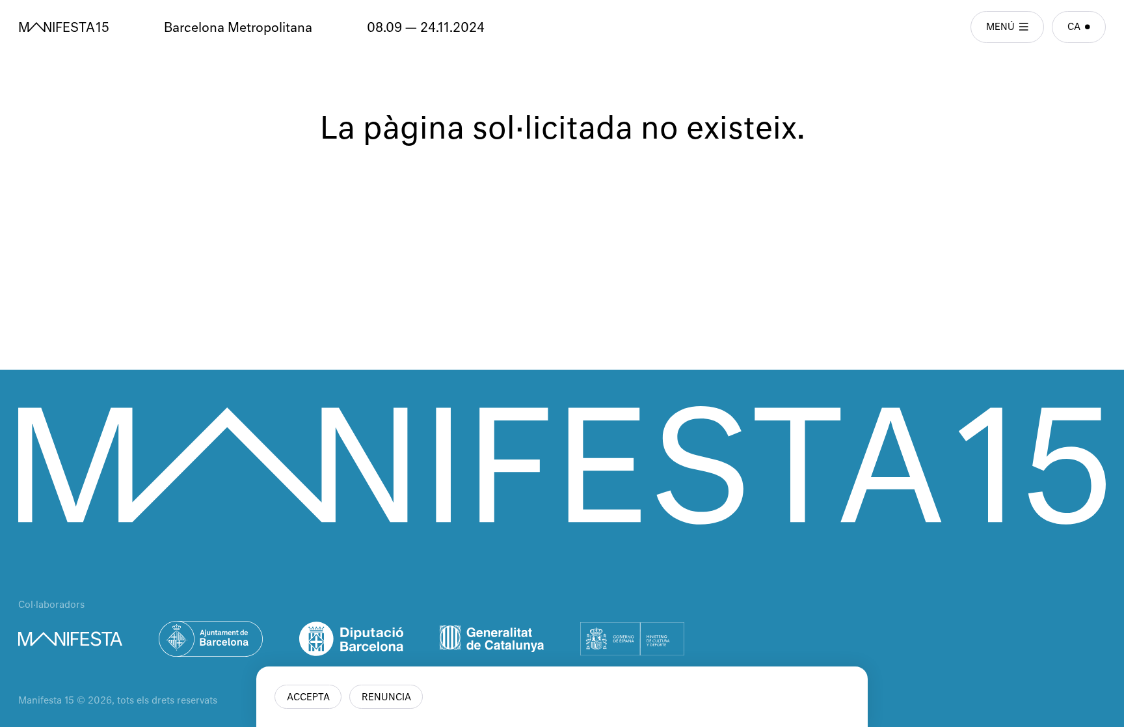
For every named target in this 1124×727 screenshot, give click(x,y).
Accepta (308, 697)
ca (1073, 27)
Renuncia (386, 697)
